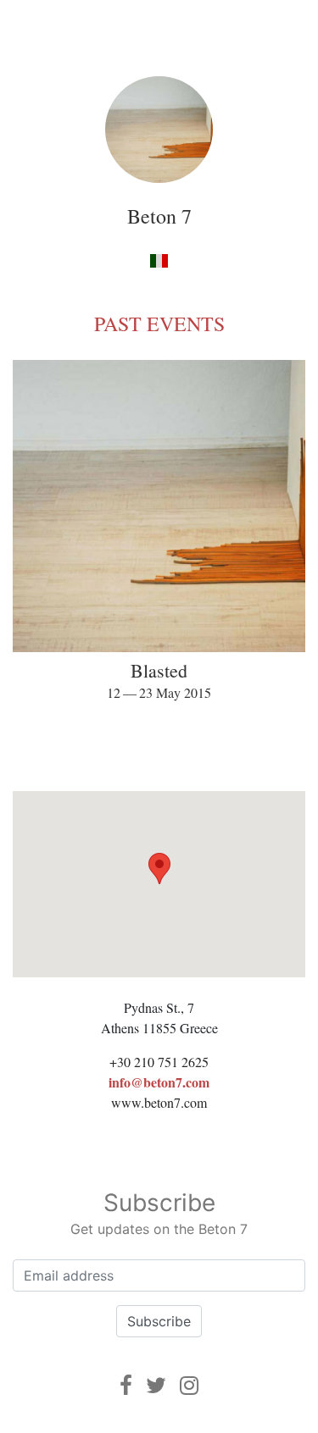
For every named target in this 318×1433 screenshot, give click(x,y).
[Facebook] (126, 1385)
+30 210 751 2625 (159, 1062)
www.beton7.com (159, 1102)
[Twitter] (156, 1385)
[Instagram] (189, 1385)
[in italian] (159, 259)
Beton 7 (159, 216)
